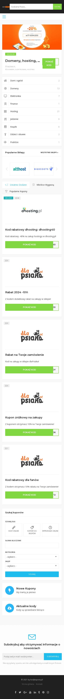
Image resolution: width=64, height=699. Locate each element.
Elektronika (20, 69)
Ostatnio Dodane (18, 184)
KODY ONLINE (13, 531)
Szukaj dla (10, 521)
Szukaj (57, 7)
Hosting (31, 69)
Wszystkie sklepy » (49, 152)
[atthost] (19, 169)
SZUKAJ (32, 574)
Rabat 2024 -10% (16, 292)
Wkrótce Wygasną (45, 184)
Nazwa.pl (11, 66)
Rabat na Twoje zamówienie (24, 354)
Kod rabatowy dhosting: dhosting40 (30, 229)
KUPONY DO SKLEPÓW (32, 532)
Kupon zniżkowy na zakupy (23, 417)
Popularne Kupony (18, 191)
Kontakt (39, 684)
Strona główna (28, 684)
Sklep (7, 561)
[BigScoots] (44, 169)
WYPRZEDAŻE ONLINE (50, 531)
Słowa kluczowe (13, 540)
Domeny (10, 69)
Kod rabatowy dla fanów (22, 479)
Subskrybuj (53, 656)
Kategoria (10, 552)
